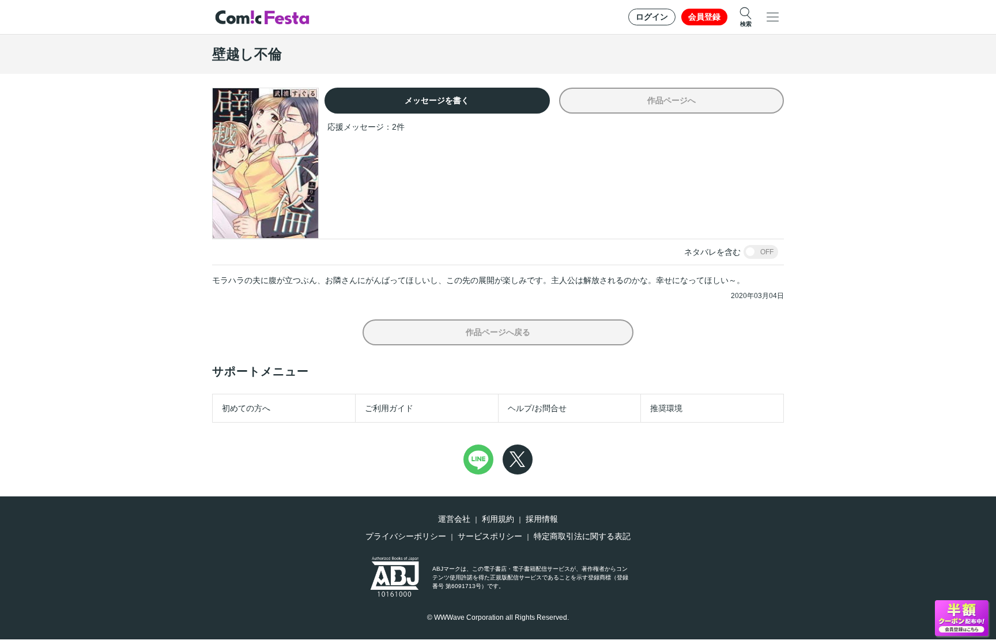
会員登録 (704, 16)
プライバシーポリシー (405, 536)
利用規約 (498, 519)
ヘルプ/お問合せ (537, 408)
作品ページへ (671, 100)
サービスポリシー (490, 536)
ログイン (652, 16)
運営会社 (454, 519)
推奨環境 (666, 408)
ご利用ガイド (389, 408)
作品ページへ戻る (498, 332)
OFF (767, 251)
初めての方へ (246, 408)
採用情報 (542, 519)
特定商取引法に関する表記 (582, 536)
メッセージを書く (437, 100)
